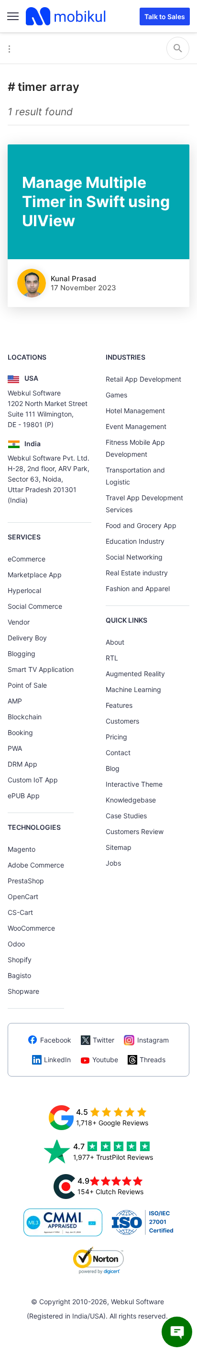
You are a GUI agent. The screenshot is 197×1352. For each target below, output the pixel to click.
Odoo (16, 944)
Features (119, 705)
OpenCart (23, 896)
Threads (152, 1059)
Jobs (113, 863)
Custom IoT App (33, 780)
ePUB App (24, 795)
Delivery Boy (27, 638)
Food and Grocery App (141, 525)
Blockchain (25, 717)
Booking (20, 732)
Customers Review (135, 831)
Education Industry (135, 541)
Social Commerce (35, 606)
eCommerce (26, 559)
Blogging (21, 653)
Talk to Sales (164, 16)
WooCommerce (31, 928)
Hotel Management (135, 411)
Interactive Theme (134, 784)
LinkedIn (57, 1059)
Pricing (116, 737)
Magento (21, 849)
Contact (118, 752)
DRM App (22, 764)
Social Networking (134, 557)
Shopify (20, 960)
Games (116, 395)
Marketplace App (35, 575)
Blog (113, 768)
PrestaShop (26, 881)
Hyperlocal (24, 590)
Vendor (19, 622)
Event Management (136, 426)
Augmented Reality (135, 674)
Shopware (23, 991)
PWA (15, 748)
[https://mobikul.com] (66, 16)
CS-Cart (20, 912)
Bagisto (19, 975)
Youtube (105, 1059)
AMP (15, 701)
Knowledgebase (131, 800)
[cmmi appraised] (63, 1222)
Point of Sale (27, 685)
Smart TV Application (41, 669)
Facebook (55, 1040)
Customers (122, 721)
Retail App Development (143, 379)
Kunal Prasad (73, 278)
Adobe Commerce (36, 865)
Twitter (103, 1040)
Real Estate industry (137, 573)
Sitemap (118, 847)
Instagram (153, 1040)
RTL (112, 658)
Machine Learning (133, 689)
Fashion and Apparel (138, 588)
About (115, 642)
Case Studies (126, 816)
